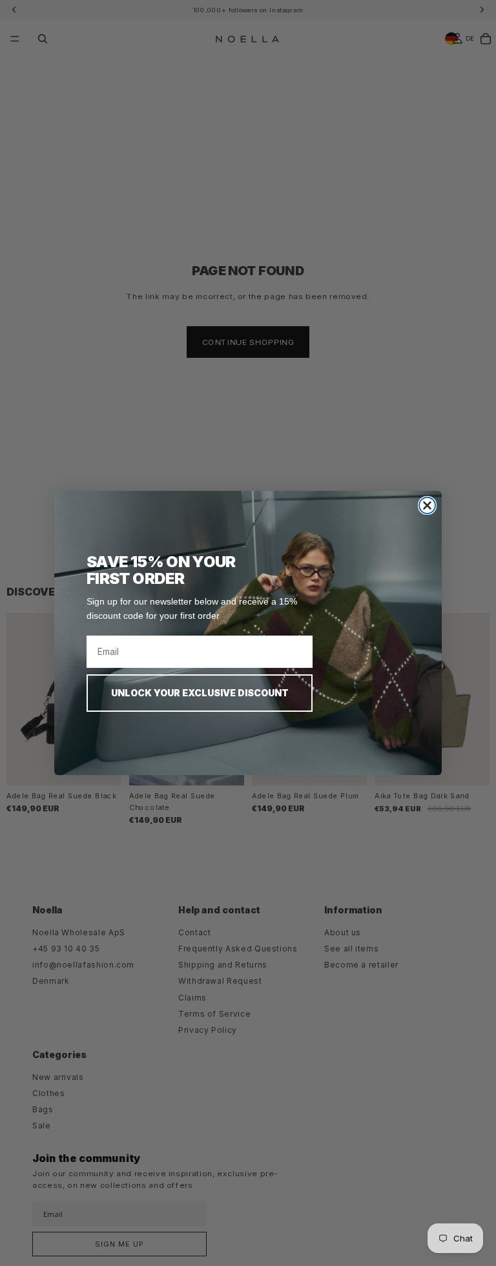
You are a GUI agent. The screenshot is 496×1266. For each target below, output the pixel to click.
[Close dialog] (427, 505)
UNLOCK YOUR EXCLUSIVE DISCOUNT (200, 692)
